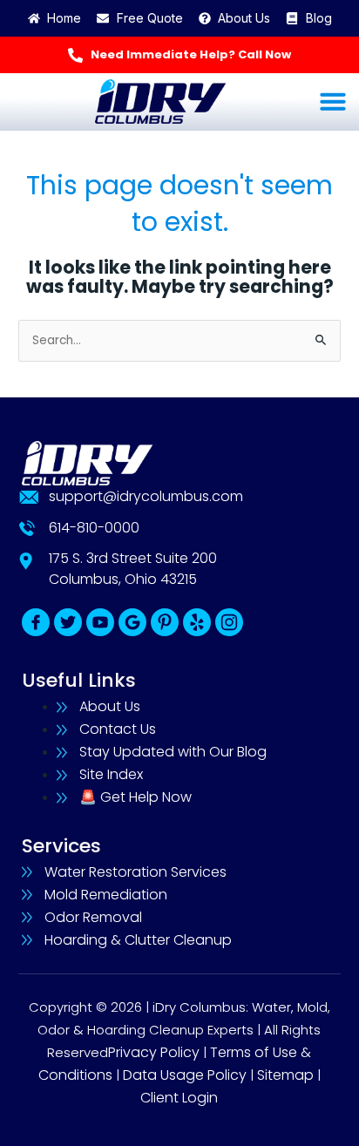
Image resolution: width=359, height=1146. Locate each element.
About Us (109, 706)
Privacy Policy (154, 1052)
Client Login (179, 1098)
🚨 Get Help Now (135, 797)
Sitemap (285, 1075)
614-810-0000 (94, 528)
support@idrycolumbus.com (146, 496)
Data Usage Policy (185, 1075)
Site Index (111, 774)
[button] (333, 101)
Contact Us (117, 729)
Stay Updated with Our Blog (173, 752)
